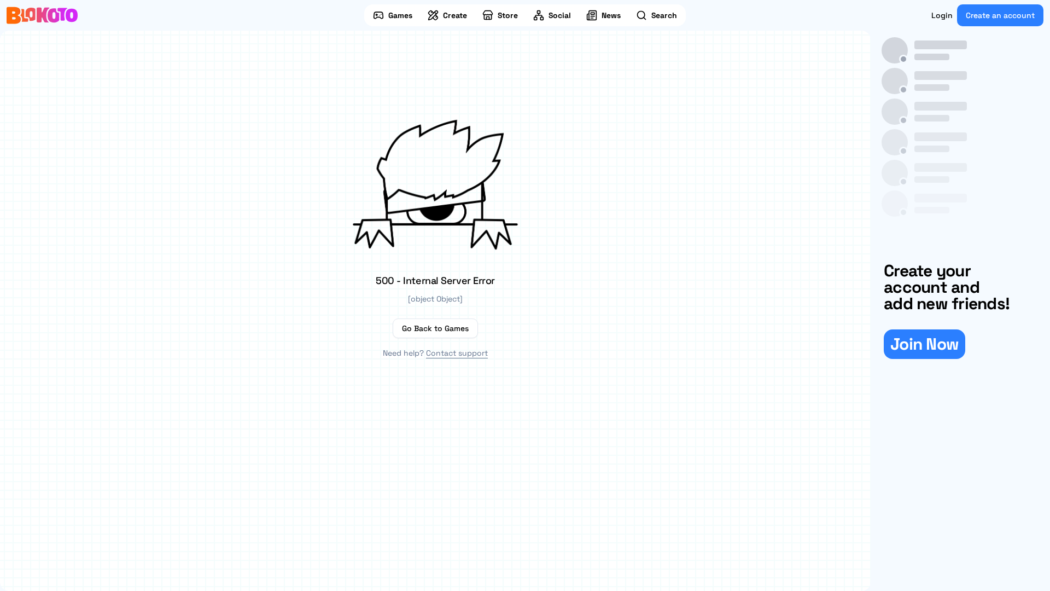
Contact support (457, 353)
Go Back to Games (435, 328)
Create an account (1000, 15)
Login (942, 15)
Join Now (924, 344)
